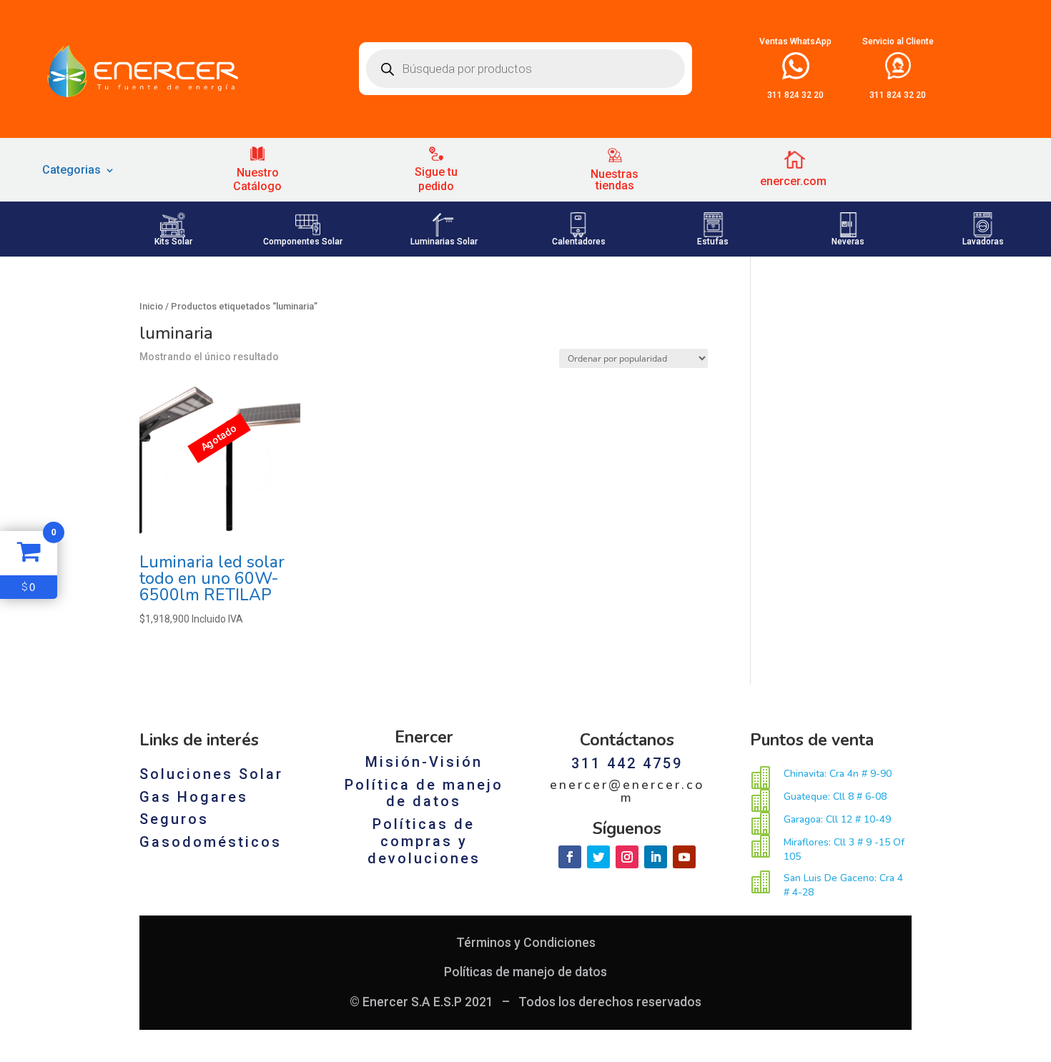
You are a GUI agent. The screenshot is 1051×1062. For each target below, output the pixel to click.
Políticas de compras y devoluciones (423, 841)
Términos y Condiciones (526, 943)
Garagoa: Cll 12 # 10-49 (837, 819)
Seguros (174, 819)
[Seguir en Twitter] (598, 856)
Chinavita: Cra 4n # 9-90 (838, 773)
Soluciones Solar (211, 774)
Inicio (151, 306)
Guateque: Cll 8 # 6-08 (835, 796)
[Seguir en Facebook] (569, 856)
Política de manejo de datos (424, 793)
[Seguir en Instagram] (627, 856)
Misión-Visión (424, 761)
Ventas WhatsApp (795, 41)
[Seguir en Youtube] (684, 856)
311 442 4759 (627, 763)
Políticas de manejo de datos (525, 972)
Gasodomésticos (210, 841)
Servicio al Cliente (898, 41)
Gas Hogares (193, 796)
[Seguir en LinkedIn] (655, 856)
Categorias (71, 171)
